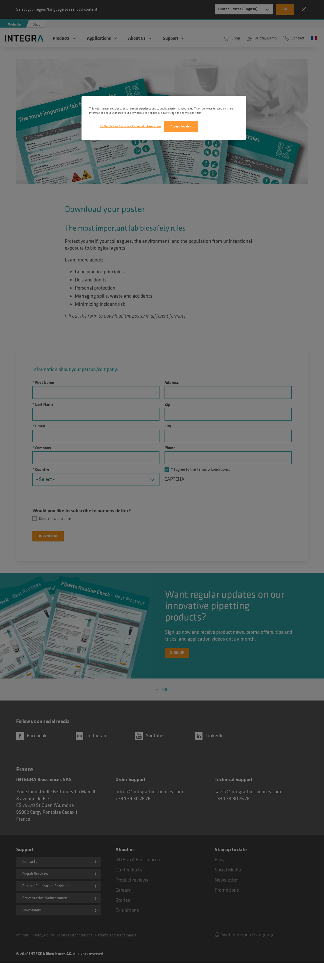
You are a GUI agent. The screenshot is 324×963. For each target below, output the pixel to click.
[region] (164, 118)
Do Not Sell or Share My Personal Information (130, 126)
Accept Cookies (181, 126)
